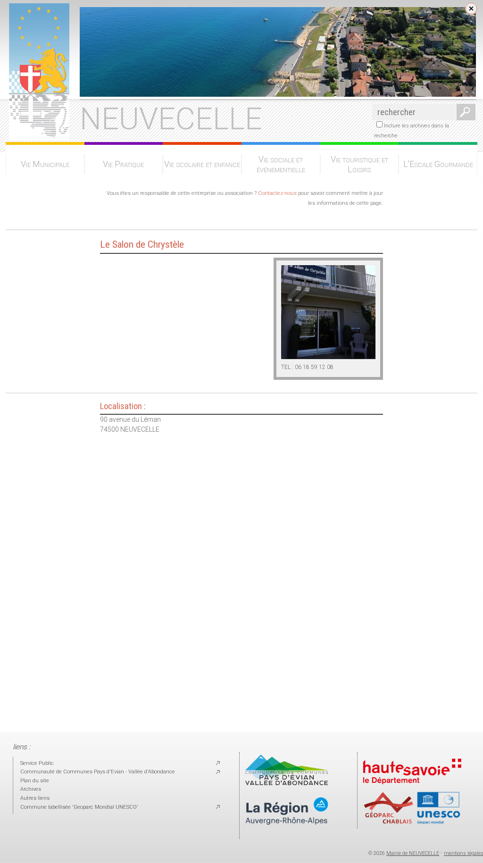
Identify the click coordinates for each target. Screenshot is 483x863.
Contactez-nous (277, 193)
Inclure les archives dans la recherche (411, 131)
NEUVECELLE (171, 119)
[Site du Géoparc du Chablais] (412, 823)
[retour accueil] (37, 137)
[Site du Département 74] (412, 787)
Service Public (37, 763)
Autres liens (35, 798)
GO (464, 112)
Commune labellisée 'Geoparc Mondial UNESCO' (79, 807)
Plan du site (34, 781)
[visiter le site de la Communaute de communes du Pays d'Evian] (286, 783)
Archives (30, 789)
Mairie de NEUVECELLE (412, 853)
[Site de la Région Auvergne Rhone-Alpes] (286, 833)
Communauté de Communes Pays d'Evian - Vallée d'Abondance (97, 772)
